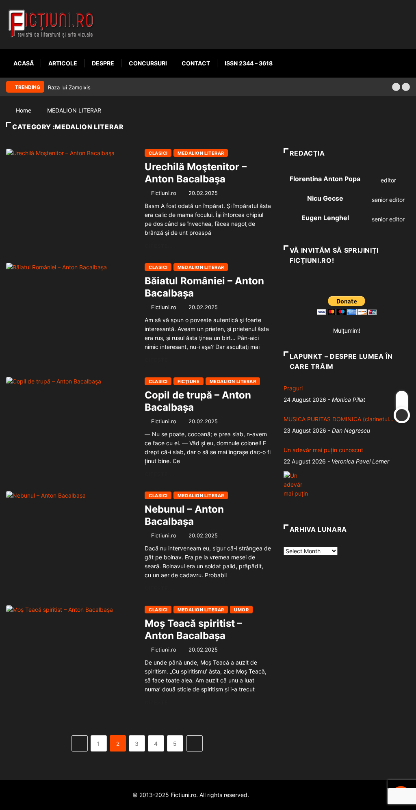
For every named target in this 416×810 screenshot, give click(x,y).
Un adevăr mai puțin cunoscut (323, 449)
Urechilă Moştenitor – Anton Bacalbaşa (196, 173)
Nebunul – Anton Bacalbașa (184, 515)
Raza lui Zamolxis (69, 87)
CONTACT (196, 63)
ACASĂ (23, 63)
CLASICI (158, 153)
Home (23, 110)
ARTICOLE (62, 63)
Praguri (293, 388)
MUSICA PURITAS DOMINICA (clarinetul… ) (340, 419)
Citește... (159, 246)
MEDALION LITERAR (74, 110)
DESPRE (103, 63)
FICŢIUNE (188, 381)
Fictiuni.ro (163, 193)
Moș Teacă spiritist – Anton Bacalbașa (193, 629)
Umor (241, 610)
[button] (396, 87)
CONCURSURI (148, 63)
